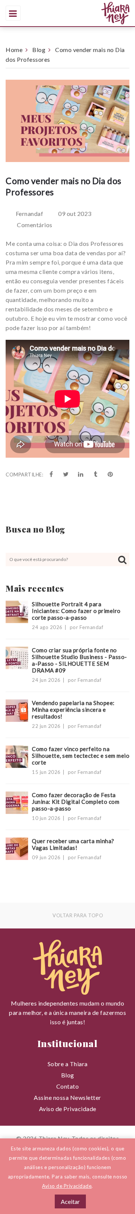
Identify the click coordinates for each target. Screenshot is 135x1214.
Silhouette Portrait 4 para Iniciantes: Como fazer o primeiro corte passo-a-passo (76, 611)
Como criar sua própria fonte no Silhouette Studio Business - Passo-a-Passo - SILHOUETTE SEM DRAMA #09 (79, 660)
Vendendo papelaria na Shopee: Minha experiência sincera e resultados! (73, 709)
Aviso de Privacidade (67, 1108)
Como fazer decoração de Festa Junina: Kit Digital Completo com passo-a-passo (75, 801)
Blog (38, 49)
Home (14, 49)
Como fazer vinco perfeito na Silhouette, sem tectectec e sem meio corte (80, 755)
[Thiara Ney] (89, 13)
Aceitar (70, 1201)
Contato (67, 1086)
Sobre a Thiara (68, 1063)
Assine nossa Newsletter (67, 1097)
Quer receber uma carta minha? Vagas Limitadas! (73, 844)
